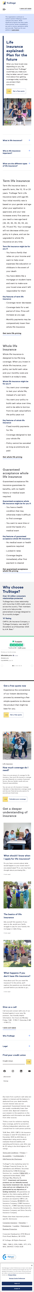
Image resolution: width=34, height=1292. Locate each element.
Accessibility (7, 1156)
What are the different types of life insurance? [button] (16, 164)
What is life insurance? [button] (16, 140)
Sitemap (5, 1081)
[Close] (32, 1265)
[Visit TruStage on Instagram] (13, 1071)
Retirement (25, 1226)
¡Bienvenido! (7, 1076)
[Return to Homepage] (9, 3)
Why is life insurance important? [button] (16, 151)
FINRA (21, 1173)
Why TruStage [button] (16, 1035)
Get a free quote (18, 91)
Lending (16, 1226)
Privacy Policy (12, 1275)
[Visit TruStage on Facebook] (4, 1071)
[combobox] (14, 1061)
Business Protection (10, 1229)
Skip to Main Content (6, 0)
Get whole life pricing (12, 457)
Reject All (17, 1283)
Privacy (23, 1153)
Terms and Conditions (10, 1153)
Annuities (22, 1223)
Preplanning (7, 1226)
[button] (9, 1257)
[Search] (28, 1061)
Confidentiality (19, 1156)
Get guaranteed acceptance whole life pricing (15, 570)
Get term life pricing (12, 333)
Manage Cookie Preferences (17, 1278)
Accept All (17, 1288)
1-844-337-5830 (25, 9)
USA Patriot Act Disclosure (12, 1159)
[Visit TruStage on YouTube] (29, 1071)
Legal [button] (16, 1046)
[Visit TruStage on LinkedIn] (21, 1071)
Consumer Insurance (10, 1223)
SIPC (26, 1173)
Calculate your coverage (17, 799)
